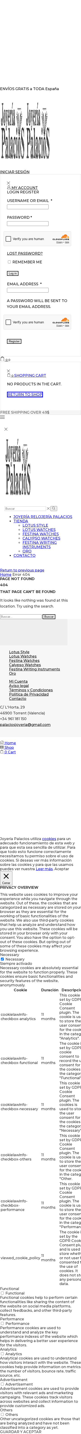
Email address (24, 284)
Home (5, 574)
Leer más (44, 869)
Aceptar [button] (61, 869)
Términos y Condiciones (31, 690)
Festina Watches (40, 534)
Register (14, 341)
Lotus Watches (39, 530)
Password (19, 217)
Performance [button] (12, 1319)
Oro (27, 551)
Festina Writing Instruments (39, 544)
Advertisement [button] (13, 1380)
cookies (49, 839)
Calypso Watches (41, 538)
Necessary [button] (9, 955)
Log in (13, 273)
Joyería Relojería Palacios (43, 517)
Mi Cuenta (18, 681)
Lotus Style (35, 525)
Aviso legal (19, 686)
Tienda (21, 521)
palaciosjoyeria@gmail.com (25, 725)
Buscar (49, 616)
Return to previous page (22, 570)
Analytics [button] (8, 1349)
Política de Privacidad (29, 694)
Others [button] (6, 1410)
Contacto (25, 555)
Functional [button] (9, 1289)
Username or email (29, 201)
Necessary (15, 959)
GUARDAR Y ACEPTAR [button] (20, 1432)
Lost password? (25, 253)
